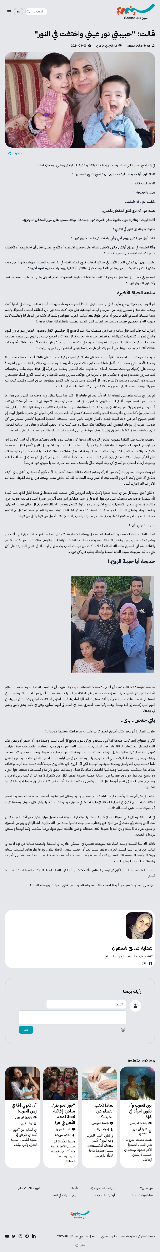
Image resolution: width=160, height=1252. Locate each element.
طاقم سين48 (62, 1135)
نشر (26, 1029)
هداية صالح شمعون (138, 46)
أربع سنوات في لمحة (64, 1195)
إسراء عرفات (102, 1129)
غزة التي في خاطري (106, 46)
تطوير (82, 1245)
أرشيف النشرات (105, 1195)
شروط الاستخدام (29, 1188)
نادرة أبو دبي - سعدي (139, 1131)
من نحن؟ (146, 1188)
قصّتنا (74, 1188)
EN (18, 12)
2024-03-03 (79, 46)
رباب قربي (26, 1123)
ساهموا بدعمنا (142, 1195)
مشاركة (17, 153)
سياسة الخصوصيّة (102, 1188)
